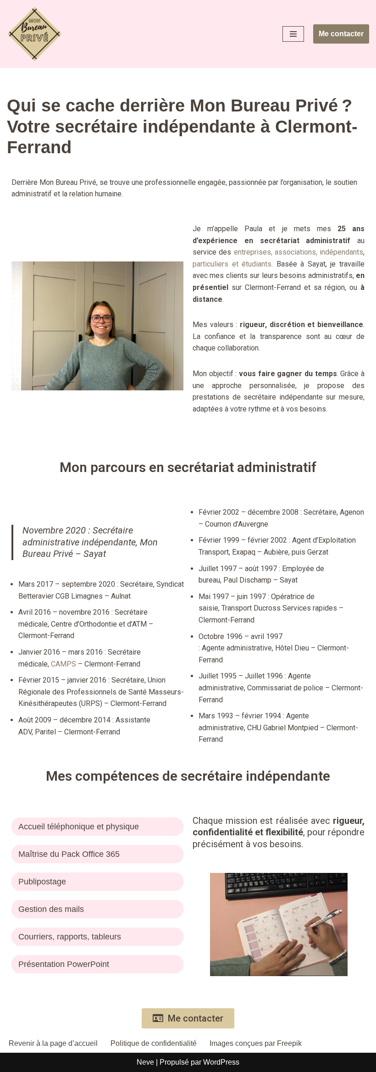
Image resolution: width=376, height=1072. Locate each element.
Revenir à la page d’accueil (53, 1043)
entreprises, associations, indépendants (299, 252)
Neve (145, 1062)
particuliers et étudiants (232, 264)
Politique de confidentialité (154, 1043)
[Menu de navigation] (293, 34)
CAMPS (63, 664)
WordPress (221, 1062)
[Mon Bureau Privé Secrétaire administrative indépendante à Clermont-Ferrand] (34, 33)
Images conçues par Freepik (256, 1043)
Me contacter (341, 34)
